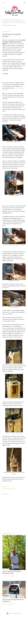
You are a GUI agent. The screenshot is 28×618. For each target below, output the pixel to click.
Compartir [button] (4, 486)
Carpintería (9, 488)
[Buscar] (25, 2)
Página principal (7, 25)
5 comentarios (11, 575)
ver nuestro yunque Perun (13, 43)
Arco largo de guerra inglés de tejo (12, 572)
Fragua (13, 488)
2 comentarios (11, 604)
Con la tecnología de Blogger (15, 613)
